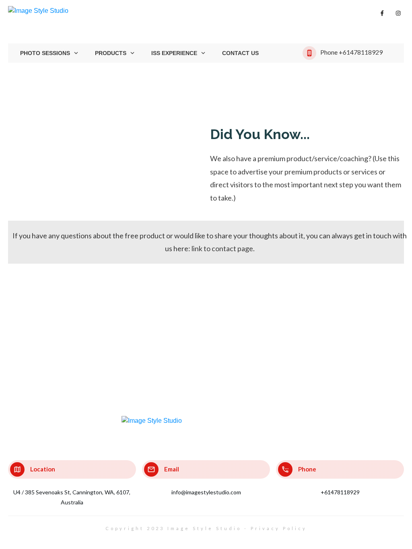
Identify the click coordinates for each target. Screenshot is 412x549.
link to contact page (222, 248)
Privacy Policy (279, 528)
